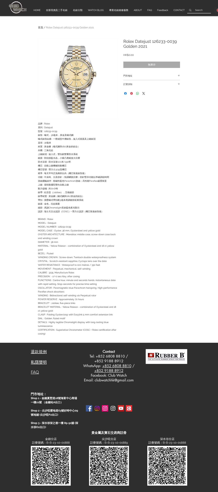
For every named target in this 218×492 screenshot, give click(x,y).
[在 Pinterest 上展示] (131, 93)
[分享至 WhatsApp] (137, 93)
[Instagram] (97, 408)
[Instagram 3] (113, 408)
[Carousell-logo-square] (129, 408)
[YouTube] (121, 408)
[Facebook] (89, 408)
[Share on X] (144, 93)
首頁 (40, 27)
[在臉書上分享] (125, 93)
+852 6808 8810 (116, 365)
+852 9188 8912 (108, 370)
